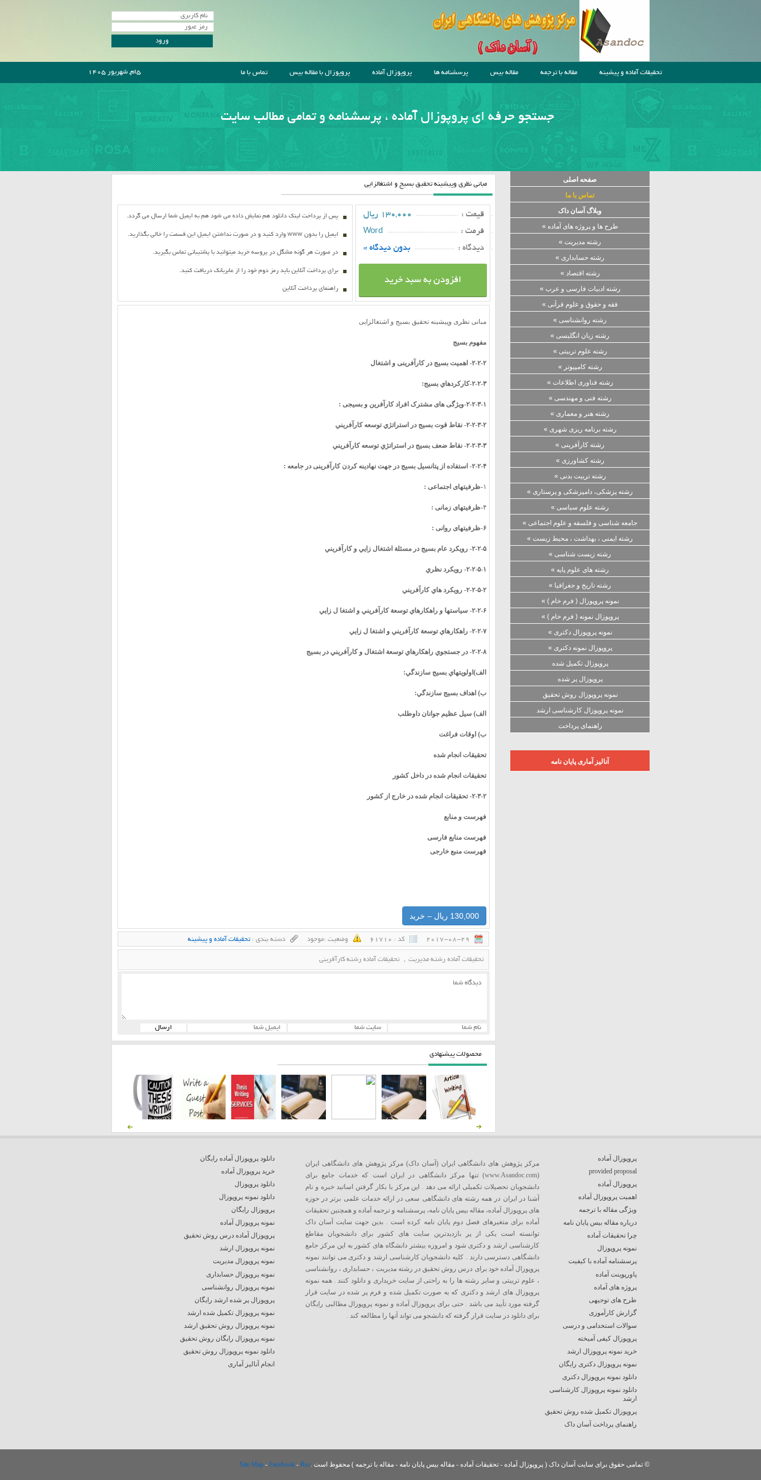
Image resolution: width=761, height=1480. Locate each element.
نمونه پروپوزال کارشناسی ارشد (579, 710)
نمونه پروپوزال (617, 1248)
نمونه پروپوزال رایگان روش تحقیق (227, 1338)
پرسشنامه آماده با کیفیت (602, 1261)
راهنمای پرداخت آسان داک (600, 1424)
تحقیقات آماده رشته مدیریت (446, 959)
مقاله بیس (504, 72)
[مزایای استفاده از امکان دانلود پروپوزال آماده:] (153, 1117)
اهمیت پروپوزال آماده (607, 1197)
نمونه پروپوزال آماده (247, 1222)
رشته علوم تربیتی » (580, 351)
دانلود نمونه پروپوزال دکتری (599, 1377)
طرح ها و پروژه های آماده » (580, 226)
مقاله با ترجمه (558, 72)
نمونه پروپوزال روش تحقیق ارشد (229, 1325)
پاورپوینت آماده (616, 1274)
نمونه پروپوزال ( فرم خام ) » (580, 601)
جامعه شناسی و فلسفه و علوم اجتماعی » (580, 523)
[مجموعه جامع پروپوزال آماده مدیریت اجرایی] (303, 1117)
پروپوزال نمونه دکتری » (580, 648)
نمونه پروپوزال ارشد (247, 1248)
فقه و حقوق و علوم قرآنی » (580, 304)
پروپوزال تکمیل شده (580, 663)
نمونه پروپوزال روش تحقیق (580, 694)
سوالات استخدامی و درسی (600, 1325)
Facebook (282, 1464)
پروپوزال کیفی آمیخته (607, 1338)
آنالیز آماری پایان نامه (580, 761)
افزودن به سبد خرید (422, 280)
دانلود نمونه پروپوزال (247, 1197)
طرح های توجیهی (613, 1300)
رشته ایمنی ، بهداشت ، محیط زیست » (580, 538)
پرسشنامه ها (451, 72)
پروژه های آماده (615, 1287)
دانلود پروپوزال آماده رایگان (237, 1158)
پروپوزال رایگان (253, 1210)
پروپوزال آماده (392, 72)
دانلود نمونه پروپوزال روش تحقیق (229, 1351)
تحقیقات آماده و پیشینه (630, 72)
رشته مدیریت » (580, 242)
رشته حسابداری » (579, 257)
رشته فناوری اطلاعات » (580, 382)
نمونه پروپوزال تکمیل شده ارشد (231, 1313)
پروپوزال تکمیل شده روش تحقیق (591, 1411)
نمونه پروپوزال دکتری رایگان (598, 1364)
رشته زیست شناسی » (580, 554)
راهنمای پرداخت (580, 726)
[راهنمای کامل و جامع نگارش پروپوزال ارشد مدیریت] (454, 1117)
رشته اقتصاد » (580, 273)
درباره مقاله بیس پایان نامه (600, 1222)
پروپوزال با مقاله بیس (320, 72)
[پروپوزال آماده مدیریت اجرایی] (353, 1117)
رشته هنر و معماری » (579, 414)
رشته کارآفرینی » (579, 445)
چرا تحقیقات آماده (612, 1235)
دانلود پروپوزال (255, 1184)
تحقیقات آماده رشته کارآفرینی (359, 959)
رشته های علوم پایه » (580, 570)
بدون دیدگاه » (387, 248)
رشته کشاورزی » (580, 460)
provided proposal (613, 1171)
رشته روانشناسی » (580, 320)
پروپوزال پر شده (580, 679)
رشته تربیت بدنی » (580, 476)
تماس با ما (254, 72)
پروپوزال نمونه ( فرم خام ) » (580, 616)
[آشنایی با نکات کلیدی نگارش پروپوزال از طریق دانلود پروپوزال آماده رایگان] (203, 1117)
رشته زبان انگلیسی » (579, 335)
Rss (305, 1464)
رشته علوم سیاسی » (580, 507)
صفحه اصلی (580, 179)
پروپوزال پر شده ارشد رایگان (234, 1300)
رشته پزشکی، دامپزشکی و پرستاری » (580, 492)
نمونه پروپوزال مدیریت (244, 1261)
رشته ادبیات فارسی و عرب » (580, 289)
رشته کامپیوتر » (580, 367)
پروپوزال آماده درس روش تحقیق (229, 1235)
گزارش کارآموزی (613, 1313)
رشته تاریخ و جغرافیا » (580, 585)
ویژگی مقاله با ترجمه (608, 1210)
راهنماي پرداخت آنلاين (310, 288)
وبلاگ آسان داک (580, 211)
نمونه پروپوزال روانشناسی (238, 1287)
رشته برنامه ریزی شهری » (580, 429)
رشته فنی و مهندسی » (580, 398)
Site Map (252, 1464)
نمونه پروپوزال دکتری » (580, 632)
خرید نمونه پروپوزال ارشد (602, 1351)
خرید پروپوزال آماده (248, 1171)
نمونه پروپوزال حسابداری (240, 1274)
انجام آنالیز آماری (251, 1364)
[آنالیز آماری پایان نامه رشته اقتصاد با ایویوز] (253, 1117)
